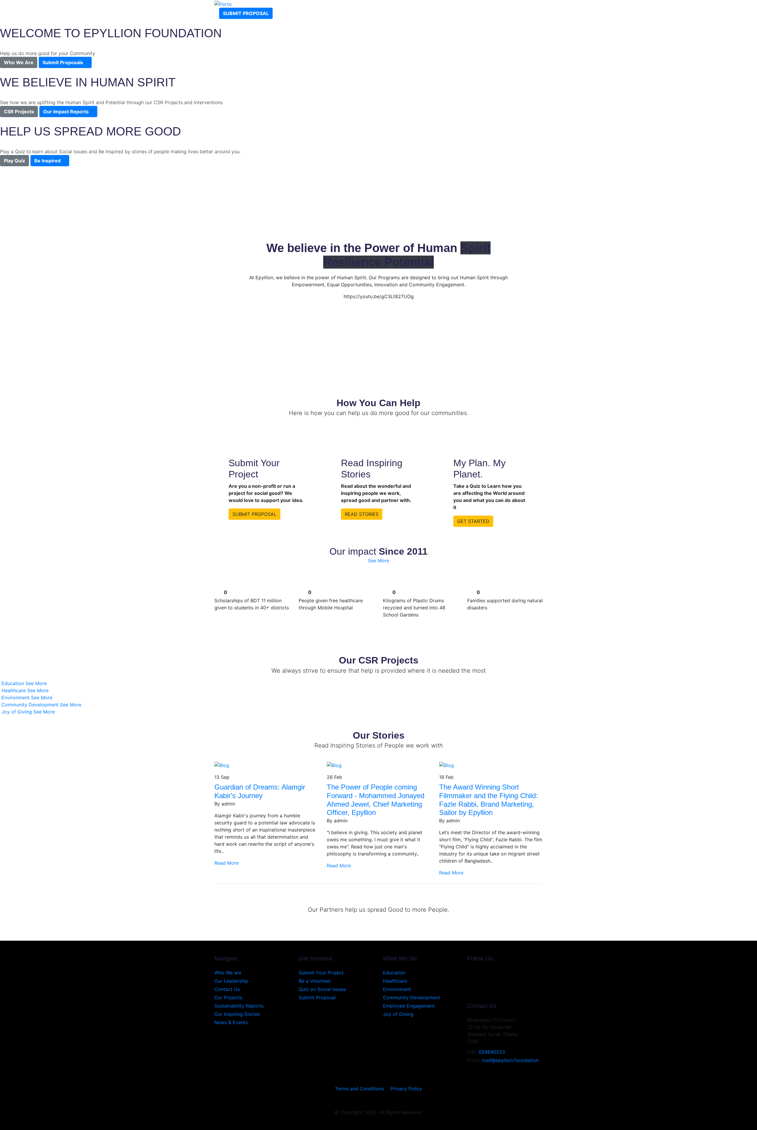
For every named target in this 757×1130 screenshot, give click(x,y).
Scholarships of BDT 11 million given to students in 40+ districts (251, 604)
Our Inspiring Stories (237, 1014)
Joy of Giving (398, 1014)
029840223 (491, 1052)
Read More (227, 863)
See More (378, 561)
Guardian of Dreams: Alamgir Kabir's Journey (259, 791)
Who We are (227, 973)
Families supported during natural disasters (505, 604)
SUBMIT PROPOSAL (254, 514)
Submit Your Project (321, 973)
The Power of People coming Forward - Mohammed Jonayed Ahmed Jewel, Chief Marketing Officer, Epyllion (375, 799)
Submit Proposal (246, 13)
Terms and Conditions (359, 1089)
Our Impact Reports (66, 111)
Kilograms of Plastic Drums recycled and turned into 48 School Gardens (414, 608)
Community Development (411, 997)
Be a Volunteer (315, 981)
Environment (397, 989)
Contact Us (227, 989)
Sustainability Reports (238, 1006)
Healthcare (395, 981)
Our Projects (228, 997)
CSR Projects (19, 111)
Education (394, 973)
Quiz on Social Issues (322, 989)
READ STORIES (361, 514)
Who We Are (18, 62)
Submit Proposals (63, 62)
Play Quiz (14, 161)
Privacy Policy (406, 1089)
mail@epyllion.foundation (510, 1060)
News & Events (231, 1022)
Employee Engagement (409, 1006)
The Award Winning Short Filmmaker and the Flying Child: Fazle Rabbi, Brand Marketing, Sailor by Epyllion (488, 799)
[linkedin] (469, 987)
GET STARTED (473, 521)
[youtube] (469, 980)
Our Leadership (231, 981)
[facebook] (469, 973)
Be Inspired (47, 161)
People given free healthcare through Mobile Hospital (331, 604)
